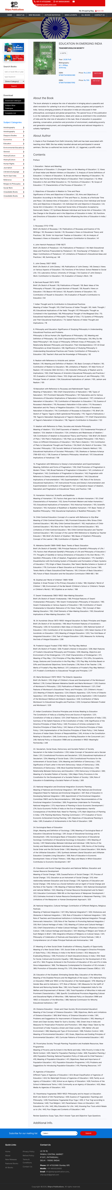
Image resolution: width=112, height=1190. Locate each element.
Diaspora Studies (10, 135)
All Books (85, 15)
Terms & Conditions (27, 1161)
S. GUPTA (63, 53)
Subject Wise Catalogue (10, 106)
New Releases (34, 15)
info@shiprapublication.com (45, 5)
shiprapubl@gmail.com (49, 1175)
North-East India (10, 176)
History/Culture (9, 156)
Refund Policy (28, 1155)
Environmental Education (13, 148)
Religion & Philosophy (12, 184)
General (7, 152)
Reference (8, 180)
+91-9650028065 (62, 2)
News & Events (71, 15)
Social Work (8, 188)
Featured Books (11, 1163)
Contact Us (100, 15)
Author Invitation (52, 15)
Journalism (8, 168)
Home (9, 15)
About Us (20, 15)
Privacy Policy (28, 1151)
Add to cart (97, 73)
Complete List (10, 113)
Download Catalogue (13, 101)
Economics (8, 140)
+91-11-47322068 (43, 2)
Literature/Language (11, 172)
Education (7, 144)
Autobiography (9, 127)
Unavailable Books (11, 192)
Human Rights (9, 164)
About (7, 1155)
